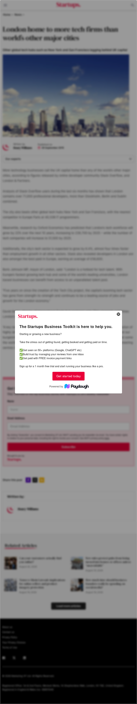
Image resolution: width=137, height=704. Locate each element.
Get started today (68, 376)
